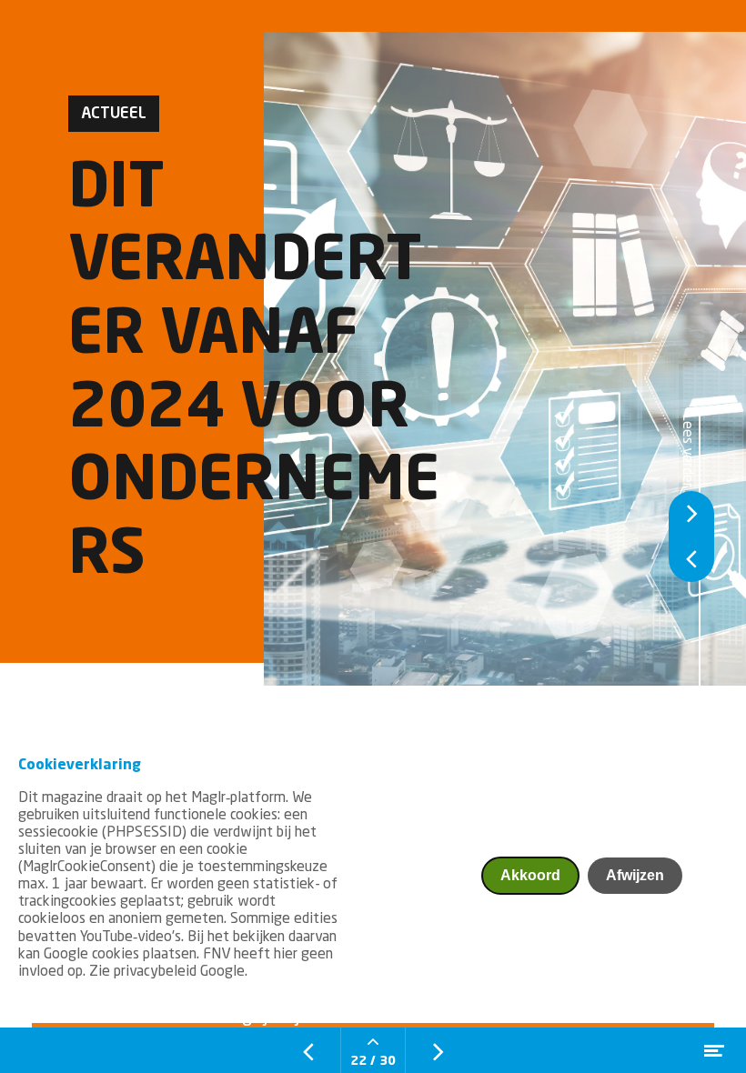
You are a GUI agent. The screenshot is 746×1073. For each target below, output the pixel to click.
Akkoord (530, 875)
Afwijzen (635, 875)
